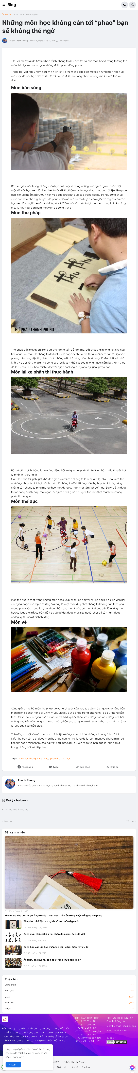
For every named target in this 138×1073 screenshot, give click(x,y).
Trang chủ (6, 14)
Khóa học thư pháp (117, 1030)
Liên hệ (74, 1067)
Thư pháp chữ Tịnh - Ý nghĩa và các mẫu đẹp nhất (52, 921)
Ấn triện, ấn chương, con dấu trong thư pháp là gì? (52, 959)
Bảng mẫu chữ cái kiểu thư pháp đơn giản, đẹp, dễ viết (54, 934)
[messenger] (132, 1067)
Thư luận (66, 758)
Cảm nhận (69, 984)
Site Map (86, 1067)
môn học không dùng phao (26, 14)
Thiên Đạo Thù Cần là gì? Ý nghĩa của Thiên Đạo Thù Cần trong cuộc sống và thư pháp (53, 915)
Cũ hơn (130, 821)
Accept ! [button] (13, 1064)
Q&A (69, 996)
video (69, 1008)
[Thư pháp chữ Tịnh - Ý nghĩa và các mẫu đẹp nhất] (13, 924)
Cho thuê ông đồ (116, 1021)
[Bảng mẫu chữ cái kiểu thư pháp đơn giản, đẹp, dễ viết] (13, 937)
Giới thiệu (62, 1067)
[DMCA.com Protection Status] (117, 1043)
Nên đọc (69, 990)
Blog (12, 4)
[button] (4, 5)
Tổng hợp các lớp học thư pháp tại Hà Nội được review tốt (57, 947)
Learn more (18, 1057)
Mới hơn (8, 821)
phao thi (54, 758)
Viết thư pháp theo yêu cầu (121, 1025)
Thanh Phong (26, 780)
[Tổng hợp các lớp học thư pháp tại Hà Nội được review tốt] (13, 950)
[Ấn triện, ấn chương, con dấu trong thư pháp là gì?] (13, 963)
